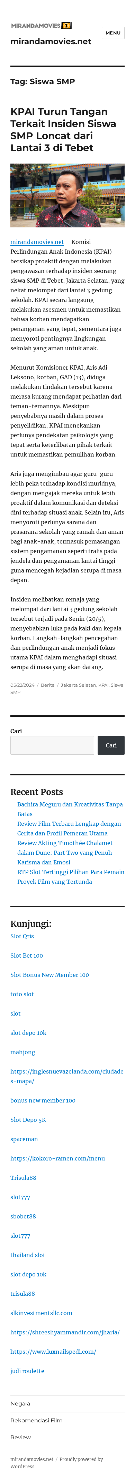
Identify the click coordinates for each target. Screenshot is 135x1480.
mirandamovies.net (50, 41)
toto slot (22, 994)
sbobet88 (23, 1216)
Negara (20, 1403)
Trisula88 (23, 1177)
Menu (113, 33)
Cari (16, 731)
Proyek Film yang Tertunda (54, 881)
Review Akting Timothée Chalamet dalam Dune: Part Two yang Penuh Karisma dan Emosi (65, 853)
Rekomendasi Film (36, 1420)
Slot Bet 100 (26, 955)
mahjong (22, 1052)
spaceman (24, 1139)
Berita (48, 685)
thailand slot (27, 1255)
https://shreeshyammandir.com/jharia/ (65, 1332)
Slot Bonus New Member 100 (49, 974)
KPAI (103, 685)
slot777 (20, 1197)
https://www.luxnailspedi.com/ (53, 1351)
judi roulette (27, 1371)
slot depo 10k (28, 1032)
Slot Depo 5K (28, 1119)
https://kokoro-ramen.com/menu (57, 1158)
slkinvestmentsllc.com (41, 1313)
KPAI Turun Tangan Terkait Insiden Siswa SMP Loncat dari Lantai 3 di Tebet (63, 130)
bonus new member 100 (42, 1100)
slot (15, 1013)
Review (20, 1437)
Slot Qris (22, 936)
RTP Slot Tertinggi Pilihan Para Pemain (71, 872)
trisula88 (22, 1293)
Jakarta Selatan (78, 685)
